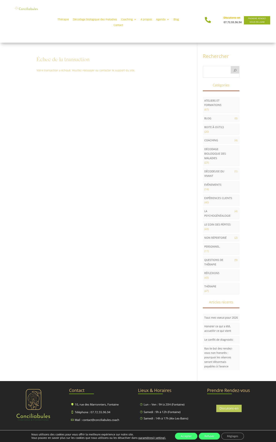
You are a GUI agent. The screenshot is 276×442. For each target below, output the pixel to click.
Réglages (232, 436)
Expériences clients (218, 198)
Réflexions (211, 273)
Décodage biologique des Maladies (215, 153)
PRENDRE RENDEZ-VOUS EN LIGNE (257, 20)
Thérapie (63, 19)
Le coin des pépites (217, 224)
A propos (146, 19)
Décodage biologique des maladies (95, 19)
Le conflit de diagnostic (218, 339)
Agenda (161, 19)
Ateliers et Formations (212, 103)
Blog (176, 19)
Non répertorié (215, 237)
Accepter (186, 436)
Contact (118, 25)
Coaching (211, 140)
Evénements (212, 184)
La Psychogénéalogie (217, 213)
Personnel (211, 246)
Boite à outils (214, 127)
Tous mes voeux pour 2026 (221, 317)
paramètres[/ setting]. (152, 438)
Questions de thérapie (213, 262)
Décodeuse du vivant (214, 173)
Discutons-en (228, 408)
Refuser (209, 436)
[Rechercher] (235, 70)
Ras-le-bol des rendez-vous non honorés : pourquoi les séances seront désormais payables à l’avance (218, 357)
